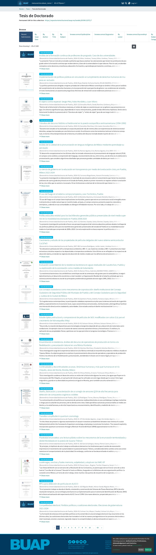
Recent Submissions (25, 35)
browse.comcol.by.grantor (104, 34)
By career (120, 35)
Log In (133, 3)
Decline (141, 550)
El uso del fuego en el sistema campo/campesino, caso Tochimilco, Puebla (71, 194)
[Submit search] (126, 3)
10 (90, 528)
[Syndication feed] (134, 47)
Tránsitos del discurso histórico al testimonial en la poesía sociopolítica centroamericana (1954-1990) (82, 123)
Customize (116, 550)
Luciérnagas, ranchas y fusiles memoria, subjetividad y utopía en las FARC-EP (72, 462)
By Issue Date (37, 36)
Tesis (28, 9)
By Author (45, 35)
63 (98, 528)
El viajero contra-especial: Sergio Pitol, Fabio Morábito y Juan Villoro (68, 101)
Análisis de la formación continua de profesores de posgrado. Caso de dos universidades (77, 55)
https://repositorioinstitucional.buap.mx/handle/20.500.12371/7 (68, 20)
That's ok (148, 550)
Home (21, 9)
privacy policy (137, 545)
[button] (129, 3)
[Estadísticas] (123, 3)
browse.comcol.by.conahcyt (137, 34)
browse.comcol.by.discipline (80, 34)
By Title (54, 35)
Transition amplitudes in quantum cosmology (59, 416)
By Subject (63, 35)
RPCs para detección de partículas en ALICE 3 (58, 483)
